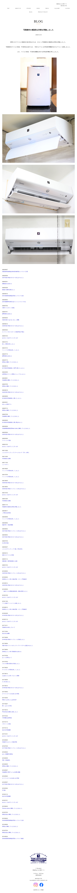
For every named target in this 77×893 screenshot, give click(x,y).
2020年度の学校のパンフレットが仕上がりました (14, 573)
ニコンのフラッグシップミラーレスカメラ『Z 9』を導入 (15, 452)
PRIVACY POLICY (43, 12)
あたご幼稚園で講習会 (7, 754)
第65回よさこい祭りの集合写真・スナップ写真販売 (14, 609)
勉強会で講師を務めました (8, 289)
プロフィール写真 (6, 724)
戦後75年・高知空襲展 (7, 525)
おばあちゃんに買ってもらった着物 (10, 675)
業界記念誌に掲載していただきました (11, 814)
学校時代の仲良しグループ (8, 627)
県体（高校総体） (6, 760)
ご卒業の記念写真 (6, 513)
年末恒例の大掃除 (6, 458)
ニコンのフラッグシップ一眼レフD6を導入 (12, 549)
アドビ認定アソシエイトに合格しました (11, 603)
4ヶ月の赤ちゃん (6, 681)
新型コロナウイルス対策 (8, 555)
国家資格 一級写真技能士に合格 (9, 561)
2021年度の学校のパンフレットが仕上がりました (14, 531)
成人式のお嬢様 (6, 633)
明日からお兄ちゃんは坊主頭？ (9, 699)
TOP (8, 8)
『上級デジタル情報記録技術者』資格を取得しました (15, 591)
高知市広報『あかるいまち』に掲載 (10, 320)
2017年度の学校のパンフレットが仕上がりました (14, 748)
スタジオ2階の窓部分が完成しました (11, 663)
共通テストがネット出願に (8, 307)
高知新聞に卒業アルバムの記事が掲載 (11, 772)
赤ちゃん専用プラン (7, 404)
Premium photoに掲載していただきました (12, 808)
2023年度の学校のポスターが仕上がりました (13, 434)
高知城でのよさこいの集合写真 (9, 742)
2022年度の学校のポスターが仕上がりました (13, 482)
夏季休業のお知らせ (7, 313)
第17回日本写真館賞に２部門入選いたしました (13, 368)
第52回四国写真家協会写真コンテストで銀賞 (12, 838)
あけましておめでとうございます (10, 338)
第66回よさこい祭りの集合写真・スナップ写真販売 (14, 579)
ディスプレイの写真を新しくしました (11, 669)
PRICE (47, 8)
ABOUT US (18, 8)
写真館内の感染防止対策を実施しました (11, 506)
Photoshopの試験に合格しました (10, 711)
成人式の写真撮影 (6, 730)
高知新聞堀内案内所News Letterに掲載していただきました (16, 428)
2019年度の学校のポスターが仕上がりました (13, 615)
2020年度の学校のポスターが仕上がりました (13, 585)
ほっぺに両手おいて (7, 657)
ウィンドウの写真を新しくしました (10, 350)
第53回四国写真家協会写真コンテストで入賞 (12, 820)
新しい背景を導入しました (8, 344)
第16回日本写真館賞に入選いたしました (11, 398)
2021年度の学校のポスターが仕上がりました (13, 537)
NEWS (38, 8)
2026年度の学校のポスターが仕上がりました (13, 325)
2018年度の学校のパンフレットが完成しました (13, 639)
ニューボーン (5, 464)
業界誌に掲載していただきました (10, 362)
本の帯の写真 (5, 543)
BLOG (30, 12)
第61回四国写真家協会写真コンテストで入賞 (12, 295)
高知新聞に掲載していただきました (10, 380)
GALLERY (57, 8)
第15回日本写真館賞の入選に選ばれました (12, 422)
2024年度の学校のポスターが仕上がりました (13, 392)
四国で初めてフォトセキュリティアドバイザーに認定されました (17, 645)
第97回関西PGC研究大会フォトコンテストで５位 (14, 301)
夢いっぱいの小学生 (7, 706)
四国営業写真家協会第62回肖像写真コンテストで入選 (15, 271)
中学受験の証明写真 (7, 718)
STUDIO (29, 8)
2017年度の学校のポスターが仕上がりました (13, 784)
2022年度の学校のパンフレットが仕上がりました (14, 488)
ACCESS (67, 8)
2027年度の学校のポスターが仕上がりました (13, 277)
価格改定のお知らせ (7, 283)
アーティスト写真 (6, 440)
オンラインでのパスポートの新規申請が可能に (13, 332)
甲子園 (3, 790)
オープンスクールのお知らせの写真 (10, 693)
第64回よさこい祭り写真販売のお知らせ (11, 651)
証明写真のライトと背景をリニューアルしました (13, 374)
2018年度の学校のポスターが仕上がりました (13, 687)
